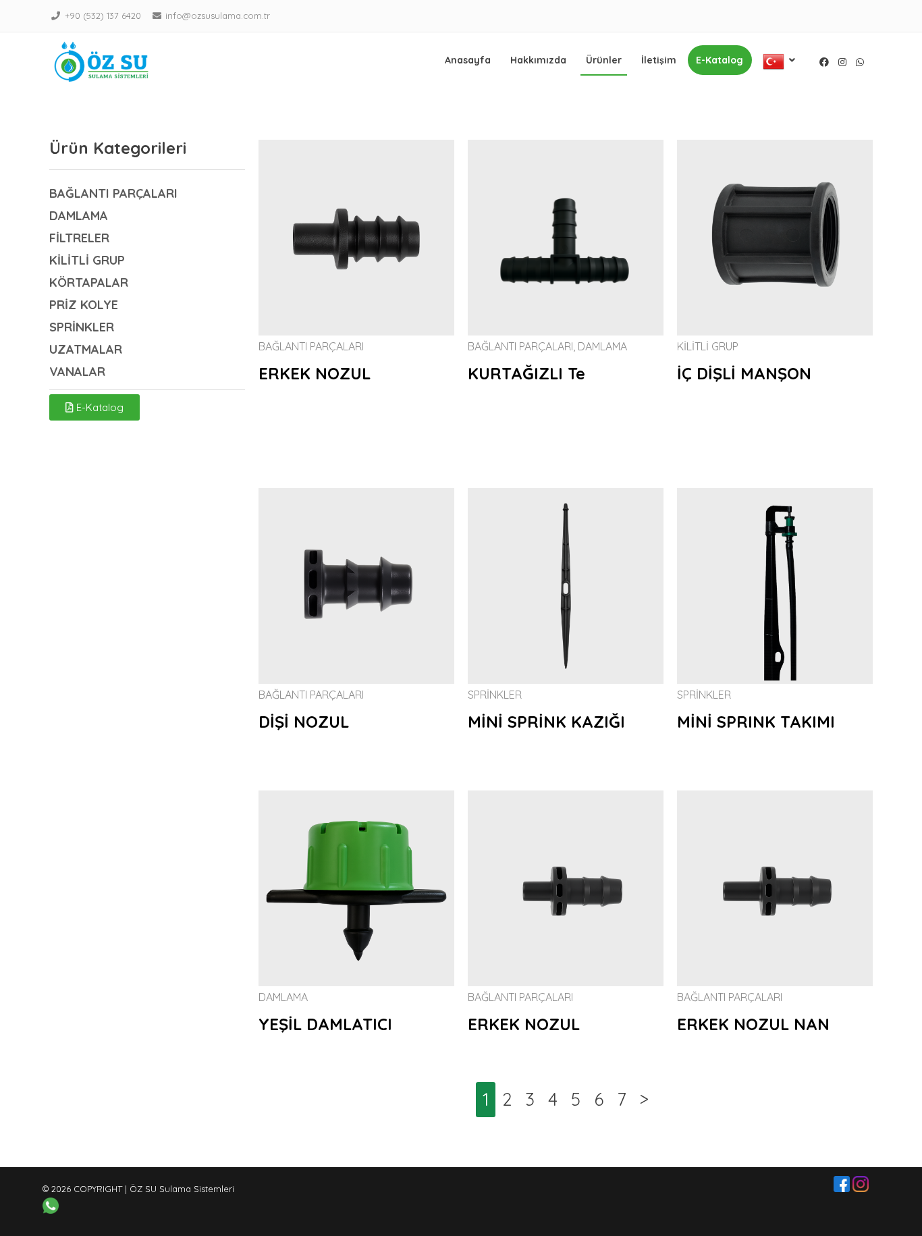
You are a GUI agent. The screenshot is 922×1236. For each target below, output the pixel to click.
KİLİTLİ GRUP (707, 346)
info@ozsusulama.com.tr (217, 15)
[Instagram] (842, 62)
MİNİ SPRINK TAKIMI (756, 721)
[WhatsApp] (860, 62)
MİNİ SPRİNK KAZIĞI (546, 721)
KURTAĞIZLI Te (526, 373)
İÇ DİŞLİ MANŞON (744, 373)
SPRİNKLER (495, 694)
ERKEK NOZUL (315, 373)
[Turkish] (779, 61)
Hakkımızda (538, 60)
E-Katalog (719, 60)
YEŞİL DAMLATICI (325, 1024)
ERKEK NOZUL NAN (753, 1024)
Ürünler (604, 60)
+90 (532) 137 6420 (103, 15)
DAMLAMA (602, 346)
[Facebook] (824, 62)
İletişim (658, 60)
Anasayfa (468, 60)
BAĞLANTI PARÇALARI (311, 346)
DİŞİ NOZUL (304, 721)
